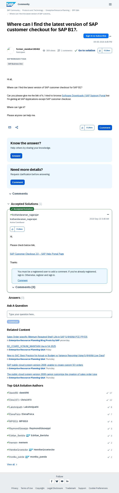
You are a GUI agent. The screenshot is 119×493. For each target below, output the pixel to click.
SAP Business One (15, 64)
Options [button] (110, 36)
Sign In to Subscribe (96, 36)
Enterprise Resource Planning (57, 10)
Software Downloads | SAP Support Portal (84, 95)
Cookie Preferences (98, 488)
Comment (105, 127)
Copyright (40, 488)
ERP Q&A (75, 10)
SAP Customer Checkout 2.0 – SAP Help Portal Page (37, 254)
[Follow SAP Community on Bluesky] (57, 481)
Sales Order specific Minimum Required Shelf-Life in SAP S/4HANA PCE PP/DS (47, 337)
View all (11, 464)
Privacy (14, 488)
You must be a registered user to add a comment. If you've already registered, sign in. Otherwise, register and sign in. (57, 273)
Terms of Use (27, 488)
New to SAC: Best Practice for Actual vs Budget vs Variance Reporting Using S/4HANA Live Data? (56, 355)
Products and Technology (32, 10)
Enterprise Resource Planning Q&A (27, 350)
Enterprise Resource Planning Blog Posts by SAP (34, 340)
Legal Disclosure (55, 488)
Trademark (70, 488)
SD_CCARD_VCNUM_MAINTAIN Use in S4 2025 (31, 346)
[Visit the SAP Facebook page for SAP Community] (52, 481)
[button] (100, 50)
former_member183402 (28, 49)
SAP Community (13, 10)
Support (82, 488)
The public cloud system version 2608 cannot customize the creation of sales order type (52, 374)
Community (23, 4)
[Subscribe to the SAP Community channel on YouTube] (62, 481)
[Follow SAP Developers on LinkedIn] (67, 481)
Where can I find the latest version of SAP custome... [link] (30, 14)
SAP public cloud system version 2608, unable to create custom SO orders (45, 365)
